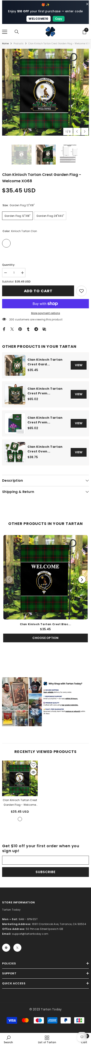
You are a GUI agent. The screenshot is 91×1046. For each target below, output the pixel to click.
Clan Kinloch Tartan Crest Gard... (45, 361)
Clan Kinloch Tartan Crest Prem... (45, 391)
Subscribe (45, 871)
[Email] (44, 329)
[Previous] (9, 579)
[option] (45, 92)
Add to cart (39, 290)
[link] (81, 291)
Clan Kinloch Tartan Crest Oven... (45, 449)
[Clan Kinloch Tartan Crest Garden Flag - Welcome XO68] (20, 778)
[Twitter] (12, 329)
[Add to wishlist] (33, 765)
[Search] (16, 31)
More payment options (45, 313)
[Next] (82, 579)
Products (19, 43)
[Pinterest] (20, 329)
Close (87, 4)
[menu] (4, 31)
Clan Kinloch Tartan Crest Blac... (45, 624)
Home (5, 43)
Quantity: (8, 265)
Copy (58, 18)
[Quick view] (33, 772)
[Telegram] (36, 329)
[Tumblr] (28, 329)
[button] (77, 131)
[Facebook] (4, 329)
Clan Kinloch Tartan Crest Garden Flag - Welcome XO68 (20, 802)
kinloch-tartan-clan (20, 819)
